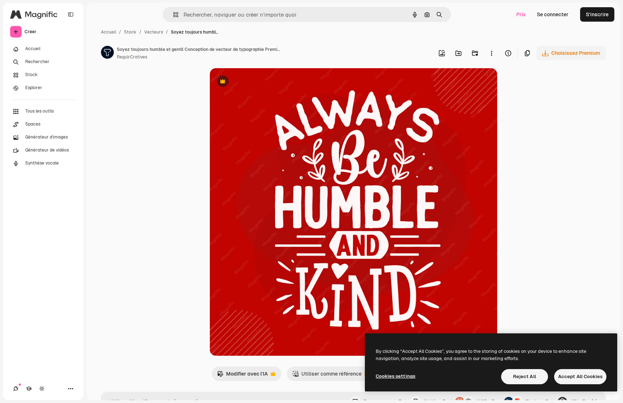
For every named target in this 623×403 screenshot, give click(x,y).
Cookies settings (395, 376)
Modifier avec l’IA (242, 376)
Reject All (524, 376)
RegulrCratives (132, 57)
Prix (521, 14)
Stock (130, 32)
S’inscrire (597, 14)
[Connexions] (16, 388)
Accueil (108, 32)
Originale (257, 82)
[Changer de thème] (42, 388)
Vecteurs (153, 32)
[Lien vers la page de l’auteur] (107, 53)
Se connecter (553, 14)
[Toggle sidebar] (70, 14)
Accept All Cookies (580, 376)
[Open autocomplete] (173, 14)
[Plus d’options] (491, 53)
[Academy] (29, 388)
